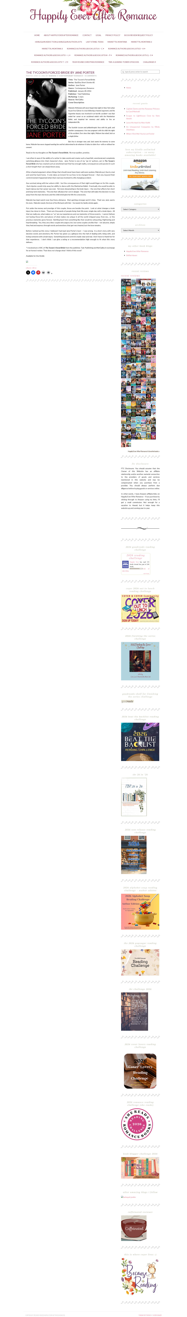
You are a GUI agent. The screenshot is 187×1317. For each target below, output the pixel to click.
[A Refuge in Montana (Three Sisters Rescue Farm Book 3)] (123, 420)
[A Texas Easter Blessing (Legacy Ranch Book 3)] (148, 359)
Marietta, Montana (117, 42)
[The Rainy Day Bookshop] (133, 420)
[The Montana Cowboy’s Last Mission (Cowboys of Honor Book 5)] (128, 282)
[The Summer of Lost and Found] (123, 344)
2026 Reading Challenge (136, 556)
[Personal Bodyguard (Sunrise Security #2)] (153, 343)
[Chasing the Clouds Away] (128, 405)
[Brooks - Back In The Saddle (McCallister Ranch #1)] (133, 321)
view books (146, 573)
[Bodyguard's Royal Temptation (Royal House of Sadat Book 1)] (148, 351)
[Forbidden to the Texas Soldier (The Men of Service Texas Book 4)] (138, 397)
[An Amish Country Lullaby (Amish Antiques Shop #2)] (148, 343)
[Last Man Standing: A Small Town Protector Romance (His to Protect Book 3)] (143, 412)
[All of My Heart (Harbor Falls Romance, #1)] (128, 351)
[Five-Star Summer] (143, 420)
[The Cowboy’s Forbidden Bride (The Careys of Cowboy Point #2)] (148, 298)
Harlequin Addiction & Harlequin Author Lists (58, 42)
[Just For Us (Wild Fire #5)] (138, 320)
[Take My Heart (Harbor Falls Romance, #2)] (138, 351)
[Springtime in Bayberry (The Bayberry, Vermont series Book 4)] (128, 313)
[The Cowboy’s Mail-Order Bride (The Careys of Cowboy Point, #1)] (148, 290)
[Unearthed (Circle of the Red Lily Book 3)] (133, 359)
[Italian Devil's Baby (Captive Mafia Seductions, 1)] (128, 428)
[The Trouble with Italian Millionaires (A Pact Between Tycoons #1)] (138, 366)
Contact (87, 35)
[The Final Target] (133, 413)
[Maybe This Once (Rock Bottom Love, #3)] (153, 336)
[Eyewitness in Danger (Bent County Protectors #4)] (143, 359)
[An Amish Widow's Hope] (153, 313)
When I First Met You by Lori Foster (140, 134)
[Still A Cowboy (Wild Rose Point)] (148, 382)
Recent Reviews (130, 275)
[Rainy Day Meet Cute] (138, 420)
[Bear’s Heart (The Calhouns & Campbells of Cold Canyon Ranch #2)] (123, 328)
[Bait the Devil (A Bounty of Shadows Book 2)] (133, 328)
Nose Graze (157, 1315)
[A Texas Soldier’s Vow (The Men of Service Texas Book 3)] (133, 305)
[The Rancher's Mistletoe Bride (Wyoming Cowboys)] (128, 374)
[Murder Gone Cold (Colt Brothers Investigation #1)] (133, 374)
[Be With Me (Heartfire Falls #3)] (148, 405)
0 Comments (91, 76)
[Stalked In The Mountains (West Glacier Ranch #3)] (123, 336)
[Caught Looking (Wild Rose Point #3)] (153, 382)
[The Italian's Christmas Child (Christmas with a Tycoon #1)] (143, 282)
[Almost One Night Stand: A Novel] (123, 290)
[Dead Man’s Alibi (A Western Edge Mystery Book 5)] (133, 436)
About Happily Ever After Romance (61, 35)
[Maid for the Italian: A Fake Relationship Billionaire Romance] (143, 328)
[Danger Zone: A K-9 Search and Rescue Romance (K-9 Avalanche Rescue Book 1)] (128, 343)
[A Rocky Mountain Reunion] (133, 366)
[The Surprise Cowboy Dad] (153, 397)
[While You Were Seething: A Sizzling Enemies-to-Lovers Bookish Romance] (153, 367)
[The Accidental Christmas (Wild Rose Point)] (123, 389)
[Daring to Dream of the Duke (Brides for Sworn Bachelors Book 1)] (153, 351)
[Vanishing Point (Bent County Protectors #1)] (138, 389)
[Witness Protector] (133, 336)
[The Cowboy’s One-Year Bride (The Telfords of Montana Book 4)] (133, 428)
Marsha (52, 76)
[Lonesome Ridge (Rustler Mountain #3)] (153, 359)
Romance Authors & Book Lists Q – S (134, 55)
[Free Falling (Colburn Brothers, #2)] (148, 336)
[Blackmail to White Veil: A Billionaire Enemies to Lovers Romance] (133, 343)
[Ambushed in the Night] (153, 328)
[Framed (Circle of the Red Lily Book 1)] (143, 351)
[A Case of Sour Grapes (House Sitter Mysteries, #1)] (143, 374)
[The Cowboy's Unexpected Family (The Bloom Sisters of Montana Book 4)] (143, 397)
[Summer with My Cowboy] (133, 405)
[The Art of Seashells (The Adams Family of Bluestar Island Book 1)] (143, 390)
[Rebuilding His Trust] (138, 336)
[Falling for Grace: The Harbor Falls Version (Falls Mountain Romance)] (128, 290)
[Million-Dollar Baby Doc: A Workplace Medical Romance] (138, 359)
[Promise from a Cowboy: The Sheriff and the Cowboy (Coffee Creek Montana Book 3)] (153, 428)
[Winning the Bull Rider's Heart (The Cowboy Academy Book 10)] (138, 328)
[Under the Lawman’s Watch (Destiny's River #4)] (153, 290)
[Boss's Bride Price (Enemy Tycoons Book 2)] (138, 374)
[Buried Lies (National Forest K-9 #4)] (143, 305)
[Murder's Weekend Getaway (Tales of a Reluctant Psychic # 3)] (133, 282)
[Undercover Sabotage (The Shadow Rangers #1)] (148, 412)
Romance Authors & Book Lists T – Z (49, 62)
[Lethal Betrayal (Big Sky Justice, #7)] (138, 405)
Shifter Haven (131, 255)
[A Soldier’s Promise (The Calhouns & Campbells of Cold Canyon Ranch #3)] (128, 328)
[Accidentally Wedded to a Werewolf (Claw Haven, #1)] (123, 367)
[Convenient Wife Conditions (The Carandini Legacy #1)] (128, 320)
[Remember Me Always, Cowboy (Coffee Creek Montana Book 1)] (133, 397)
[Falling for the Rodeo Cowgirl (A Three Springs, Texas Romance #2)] (128, 336)
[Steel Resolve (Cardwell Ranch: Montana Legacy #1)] (123, 282)
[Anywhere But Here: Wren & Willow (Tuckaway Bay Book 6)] (148, 428)
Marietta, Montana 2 (141, 42)
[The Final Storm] (138, 313)
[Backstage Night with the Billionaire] (148, 397)
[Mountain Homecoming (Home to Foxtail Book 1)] (153, 282)
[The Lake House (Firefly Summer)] (138, 428)
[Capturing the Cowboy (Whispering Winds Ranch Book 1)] (123, 405)
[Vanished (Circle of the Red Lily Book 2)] (123, 359)
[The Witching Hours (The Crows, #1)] (143, 336)
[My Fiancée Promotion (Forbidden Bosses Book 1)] (138, 412)
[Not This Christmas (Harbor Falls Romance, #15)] (138, 290)
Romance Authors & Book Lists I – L (52, 55)
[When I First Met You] (153, 435)
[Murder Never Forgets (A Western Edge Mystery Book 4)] (128, 359)
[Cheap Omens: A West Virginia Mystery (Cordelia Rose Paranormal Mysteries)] (123, 413)
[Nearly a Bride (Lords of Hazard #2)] (133, 389)
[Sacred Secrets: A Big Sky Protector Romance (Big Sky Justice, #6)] (143, 290)
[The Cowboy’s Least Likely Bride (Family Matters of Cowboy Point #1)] (128, 305)
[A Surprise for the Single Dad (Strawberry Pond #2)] (153, 412)
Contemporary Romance (71, 76)
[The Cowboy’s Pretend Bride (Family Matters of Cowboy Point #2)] (128, 412)
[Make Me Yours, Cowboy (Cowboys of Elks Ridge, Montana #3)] (133, 313)
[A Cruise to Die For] (123, 374)
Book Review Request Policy (138, 35)
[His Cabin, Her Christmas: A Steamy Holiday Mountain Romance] (123, 298)
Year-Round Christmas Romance (88, 62)
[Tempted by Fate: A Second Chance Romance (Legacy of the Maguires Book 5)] (128, 397)
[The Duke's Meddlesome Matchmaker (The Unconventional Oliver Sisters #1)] (148, 305)
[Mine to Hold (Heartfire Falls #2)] (133, 290)
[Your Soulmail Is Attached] (123, 351)
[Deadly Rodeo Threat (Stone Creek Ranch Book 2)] (138, 343)
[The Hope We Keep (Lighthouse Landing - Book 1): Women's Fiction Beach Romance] (133, 298)
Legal (98, 35)
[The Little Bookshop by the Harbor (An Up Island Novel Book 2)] (128, 389)
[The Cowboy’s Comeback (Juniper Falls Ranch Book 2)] (153, 298)
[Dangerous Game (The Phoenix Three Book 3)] (148, 313)
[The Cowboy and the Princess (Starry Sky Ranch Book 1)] (123, 435)
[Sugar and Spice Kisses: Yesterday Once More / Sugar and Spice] (143, 320)
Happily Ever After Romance (93, 14)
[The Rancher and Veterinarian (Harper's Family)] (133, 351)
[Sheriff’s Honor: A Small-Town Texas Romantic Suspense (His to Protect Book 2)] (153, 320)
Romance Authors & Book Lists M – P (92, 55)
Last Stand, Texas (94, 42)
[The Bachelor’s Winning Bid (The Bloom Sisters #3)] (143, 298)
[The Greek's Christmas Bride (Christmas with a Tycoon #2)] (148, 282)
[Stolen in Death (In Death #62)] (123, 305)
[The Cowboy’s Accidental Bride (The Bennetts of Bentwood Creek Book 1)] (123, 382)
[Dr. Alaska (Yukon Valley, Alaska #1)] (138, 298)
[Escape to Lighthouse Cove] (143, 435)
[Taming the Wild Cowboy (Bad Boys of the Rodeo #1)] (153, 374)
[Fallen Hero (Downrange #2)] (143, 313)
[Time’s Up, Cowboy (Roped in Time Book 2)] (148, 420)
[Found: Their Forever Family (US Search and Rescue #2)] (133, 382)
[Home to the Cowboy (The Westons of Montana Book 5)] (128, 382)
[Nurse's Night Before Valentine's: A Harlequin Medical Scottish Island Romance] (153, 305)
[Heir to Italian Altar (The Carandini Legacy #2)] (138, 382)
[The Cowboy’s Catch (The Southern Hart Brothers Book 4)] (153, 420)
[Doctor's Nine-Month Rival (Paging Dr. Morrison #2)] (143, 366)
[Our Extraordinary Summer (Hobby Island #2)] (143, 382)
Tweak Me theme (145, 1315)
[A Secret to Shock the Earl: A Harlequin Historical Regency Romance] (143, 343)
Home (37, 35)
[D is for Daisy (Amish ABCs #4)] (148, 435)
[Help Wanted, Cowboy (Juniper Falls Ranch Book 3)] (128, 435)
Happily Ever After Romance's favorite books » (144, 451)
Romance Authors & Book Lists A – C (85, 48)
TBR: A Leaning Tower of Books (123, 62)
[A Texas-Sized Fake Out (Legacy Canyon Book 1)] (123, 313)
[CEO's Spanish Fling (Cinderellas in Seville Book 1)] (153, 389)
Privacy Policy (112, 35)
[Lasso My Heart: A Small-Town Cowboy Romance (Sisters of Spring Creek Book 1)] (138, 435)
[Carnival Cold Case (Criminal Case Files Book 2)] (123, 320)
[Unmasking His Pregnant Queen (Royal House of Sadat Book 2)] (143, 405)
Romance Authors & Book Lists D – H (126, 48)
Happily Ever (134, 562)
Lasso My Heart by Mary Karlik (138, 123)
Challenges (149, 62)
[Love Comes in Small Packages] (148, 366)
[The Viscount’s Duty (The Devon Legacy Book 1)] (128, 298)
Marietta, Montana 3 (52, 48)
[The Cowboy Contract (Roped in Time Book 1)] (138, 305)
